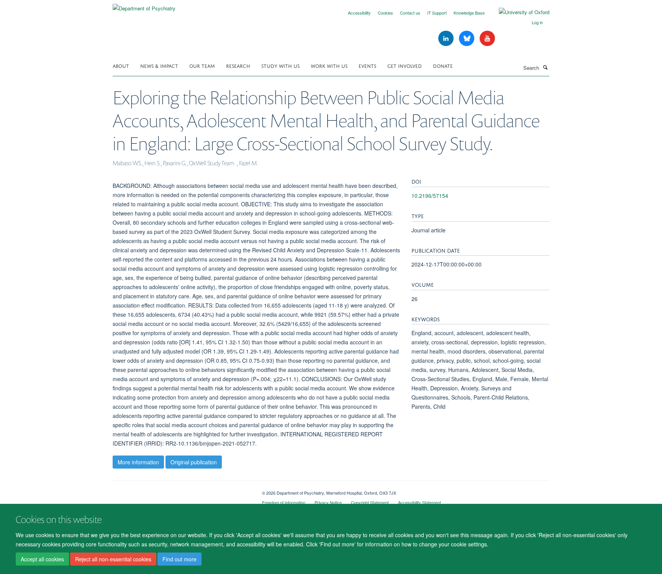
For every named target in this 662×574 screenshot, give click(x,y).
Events (367, 65)
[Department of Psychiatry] (144, 5)
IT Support (437, 13)
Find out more (179, 559)
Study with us (280, 65)
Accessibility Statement (419, 502)
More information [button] (138, 462)
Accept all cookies (42, 559)
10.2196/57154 (429, 195)
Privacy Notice (328, 502)
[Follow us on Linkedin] (446, 38)
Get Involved (404, 65)
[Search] (545, 67)
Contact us (410, 13)
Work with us (329, 65)
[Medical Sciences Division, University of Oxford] (182, 490)
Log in (537, 22)
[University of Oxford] (518, 12)
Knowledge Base (469, 13)
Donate (443, 65)
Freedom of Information (283, 502)
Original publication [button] (193, 462)
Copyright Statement (370, 502)
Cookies (385, 13)
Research (238, 65)
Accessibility (359, 13)
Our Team (202, 65)
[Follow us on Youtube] (487, 38)
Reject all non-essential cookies (113, 559)
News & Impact (159, 65)
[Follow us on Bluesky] (467, 38)
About (121, 65)
